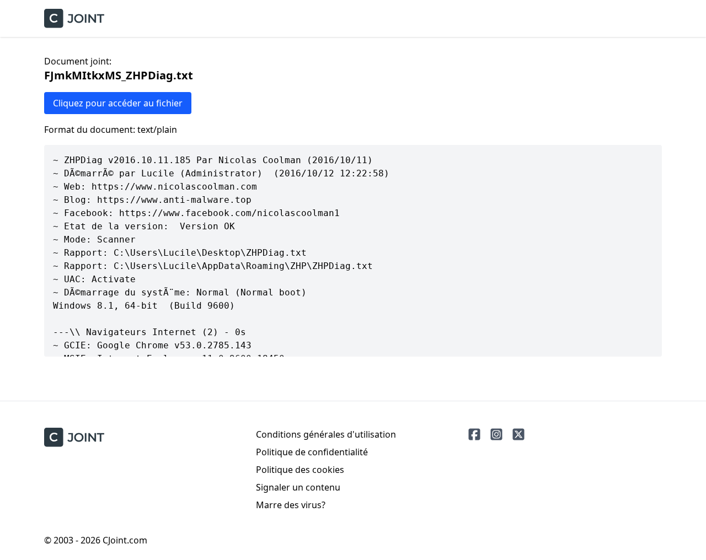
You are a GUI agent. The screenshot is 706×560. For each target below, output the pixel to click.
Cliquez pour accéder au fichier (118, 103)
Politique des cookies (300, 470)
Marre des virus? (290, 505)
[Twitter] (518, 434)
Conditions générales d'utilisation (326, 434)
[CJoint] (74, 437)
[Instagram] (496, 434)
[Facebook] (474, 434)
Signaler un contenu (298, 487)
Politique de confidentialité (312, 452)
